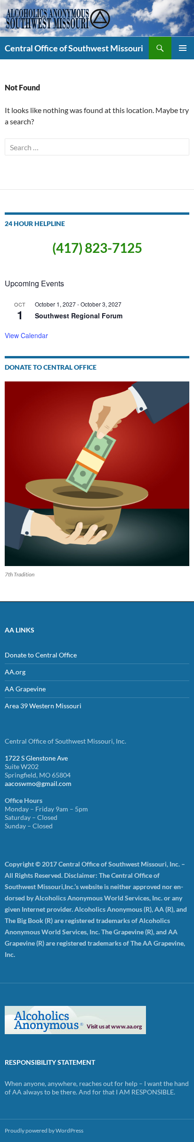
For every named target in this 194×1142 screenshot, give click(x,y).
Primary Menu (182, 48)
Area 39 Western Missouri (43, 706)
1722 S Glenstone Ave (36, 758)
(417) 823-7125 (97, 248)
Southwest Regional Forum (78, 315)
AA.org (15, 672)
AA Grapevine (25, 689)
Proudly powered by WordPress (44, 1130)
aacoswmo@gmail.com (38, 783)
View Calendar (26, 335)
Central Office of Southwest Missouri (74, 48)
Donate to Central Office (41, 655)
